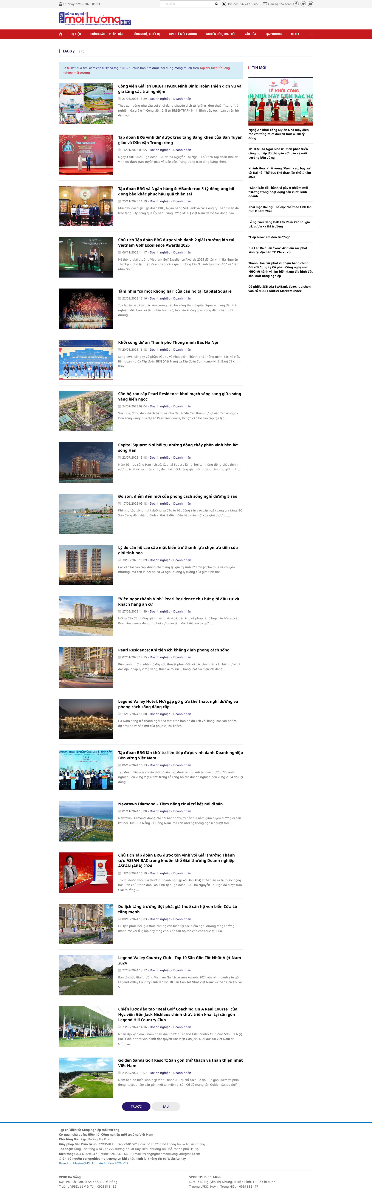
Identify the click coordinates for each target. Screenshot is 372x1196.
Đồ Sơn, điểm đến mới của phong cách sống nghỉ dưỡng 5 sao (177, 496)
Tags (67, 51)
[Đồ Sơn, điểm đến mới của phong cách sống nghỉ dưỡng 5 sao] (86, 514)
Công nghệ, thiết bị (146, 34)
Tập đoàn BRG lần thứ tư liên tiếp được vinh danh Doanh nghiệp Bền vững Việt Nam (180, 755)
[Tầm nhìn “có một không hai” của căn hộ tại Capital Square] (86, 309)
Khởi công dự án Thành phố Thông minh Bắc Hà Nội (168, 342)
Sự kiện (76, 34)
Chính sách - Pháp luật (106, 34)
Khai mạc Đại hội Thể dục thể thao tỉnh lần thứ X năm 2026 (280, 209)
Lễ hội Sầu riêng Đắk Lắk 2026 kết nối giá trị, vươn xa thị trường (279, 224)
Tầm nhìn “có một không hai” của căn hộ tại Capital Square (175, 291)
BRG (82, 51)
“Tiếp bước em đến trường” (269, 237)
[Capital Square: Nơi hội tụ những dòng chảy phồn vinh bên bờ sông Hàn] (86, 462)
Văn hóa (250, 34)
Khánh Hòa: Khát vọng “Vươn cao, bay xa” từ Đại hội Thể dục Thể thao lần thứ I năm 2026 (279, 172)
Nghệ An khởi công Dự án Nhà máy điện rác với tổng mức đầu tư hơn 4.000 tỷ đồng (278, 134)
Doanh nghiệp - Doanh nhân (170, 99)
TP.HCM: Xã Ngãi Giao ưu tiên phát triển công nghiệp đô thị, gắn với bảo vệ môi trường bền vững (278, 153)
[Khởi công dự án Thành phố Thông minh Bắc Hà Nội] (86, 360)
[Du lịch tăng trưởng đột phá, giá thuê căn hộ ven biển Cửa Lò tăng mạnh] (86, 924)
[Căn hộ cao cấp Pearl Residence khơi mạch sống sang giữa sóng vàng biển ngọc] (86, 411)
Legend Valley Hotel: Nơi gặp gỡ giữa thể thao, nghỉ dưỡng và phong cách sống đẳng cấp (178, 704)
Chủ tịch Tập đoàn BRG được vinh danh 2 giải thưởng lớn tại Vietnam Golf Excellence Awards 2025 (176, 242)
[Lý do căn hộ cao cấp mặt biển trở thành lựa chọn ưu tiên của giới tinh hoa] (86, 565)
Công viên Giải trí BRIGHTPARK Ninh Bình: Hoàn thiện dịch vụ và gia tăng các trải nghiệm (180, 88)
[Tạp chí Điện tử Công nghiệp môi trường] (95, 18)
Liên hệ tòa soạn (280, 4)
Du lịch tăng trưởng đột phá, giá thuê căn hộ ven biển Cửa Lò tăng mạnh (177, 909)
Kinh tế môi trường (183, 34)
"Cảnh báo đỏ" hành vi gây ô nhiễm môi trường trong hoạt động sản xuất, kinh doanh (278, 192)
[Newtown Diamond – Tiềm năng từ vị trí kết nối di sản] (86, 821)
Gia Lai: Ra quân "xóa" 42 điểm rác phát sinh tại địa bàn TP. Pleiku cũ (277, 250)
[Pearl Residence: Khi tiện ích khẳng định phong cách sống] (86, 667)
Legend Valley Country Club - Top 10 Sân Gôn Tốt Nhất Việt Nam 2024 (179, 960)
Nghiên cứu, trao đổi (220, 34)
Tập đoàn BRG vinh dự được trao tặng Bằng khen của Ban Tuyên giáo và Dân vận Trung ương (180, 140)
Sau (165, 1106)
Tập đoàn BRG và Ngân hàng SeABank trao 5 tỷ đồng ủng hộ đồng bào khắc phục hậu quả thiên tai (176, 191)
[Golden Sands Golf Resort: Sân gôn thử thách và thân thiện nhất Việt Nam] (86, 1078)
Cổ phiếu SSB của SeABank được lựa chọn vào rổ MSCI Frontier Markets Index (279, 288)
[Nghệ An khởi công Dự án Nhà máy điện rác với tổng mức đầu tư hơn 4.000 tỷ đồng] (280, 101)
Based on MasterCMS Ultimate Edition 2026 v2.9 (93, 1163)
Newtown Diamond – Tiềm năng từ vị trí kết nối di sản (170, 803)
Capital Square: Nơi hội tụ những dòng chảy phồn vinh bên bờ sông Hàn (178, 447)
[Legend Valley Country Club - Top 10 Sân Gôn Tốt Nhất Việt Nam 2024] (86, 975)
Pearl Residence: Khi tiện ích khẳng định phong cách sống (173, 650)
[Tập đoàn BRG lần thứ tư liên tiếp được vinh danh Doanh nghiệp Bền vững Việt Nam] (86, 770)
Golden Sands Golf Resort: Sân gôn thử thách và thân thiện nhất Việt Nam (180, 1063)
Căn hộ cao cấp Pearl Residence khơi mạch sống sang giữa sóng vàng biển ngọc (179, 396)
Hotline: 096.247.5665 (242, 4)
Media (295, 34)
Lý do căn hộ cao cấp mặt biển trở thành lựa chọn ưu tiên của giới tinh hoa (178, 550)
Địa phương (273, 34)
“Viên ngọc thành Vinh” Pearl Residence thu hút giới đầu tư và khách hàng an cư (178, 601)
